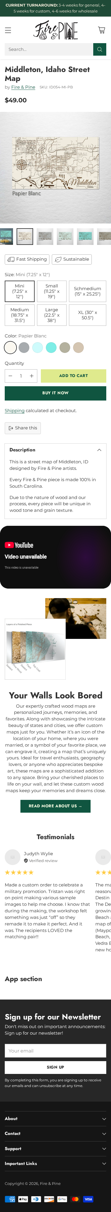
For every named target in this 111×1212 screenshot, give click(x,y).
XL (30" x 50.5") (87, 315)
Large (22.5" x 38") (51, 315)
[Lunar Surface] (24, 347)
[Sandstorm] (78, 347)
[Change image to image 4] (65, 236)
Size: (27, 274)
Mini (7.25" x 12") (19, 291)
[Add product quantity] (31, 376)
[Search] (99, 49)
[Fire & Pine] (55, 30)
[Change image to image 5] (85, 236)
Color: (25, 336)
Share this (26, 428)
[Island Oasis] (51, 347)
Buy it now (55, 393)
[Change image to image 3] (45, 236)
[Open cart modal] (101, 30)
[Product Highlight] (55, 557)
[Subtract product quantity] (10, 376)
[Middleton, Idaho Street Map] (55, 167)
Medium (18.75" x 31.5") (19, 315)
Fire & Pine (23, 87)
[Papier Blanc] (10, 347)
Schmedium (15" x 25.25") (87, 291)
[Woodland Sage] (64, 347)
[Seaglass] (37, 347)
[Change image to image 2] (25, 236)
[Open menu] (8, 30)
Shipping (15, 410)
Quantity (14, 363)
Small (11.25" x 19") (51, 291)
